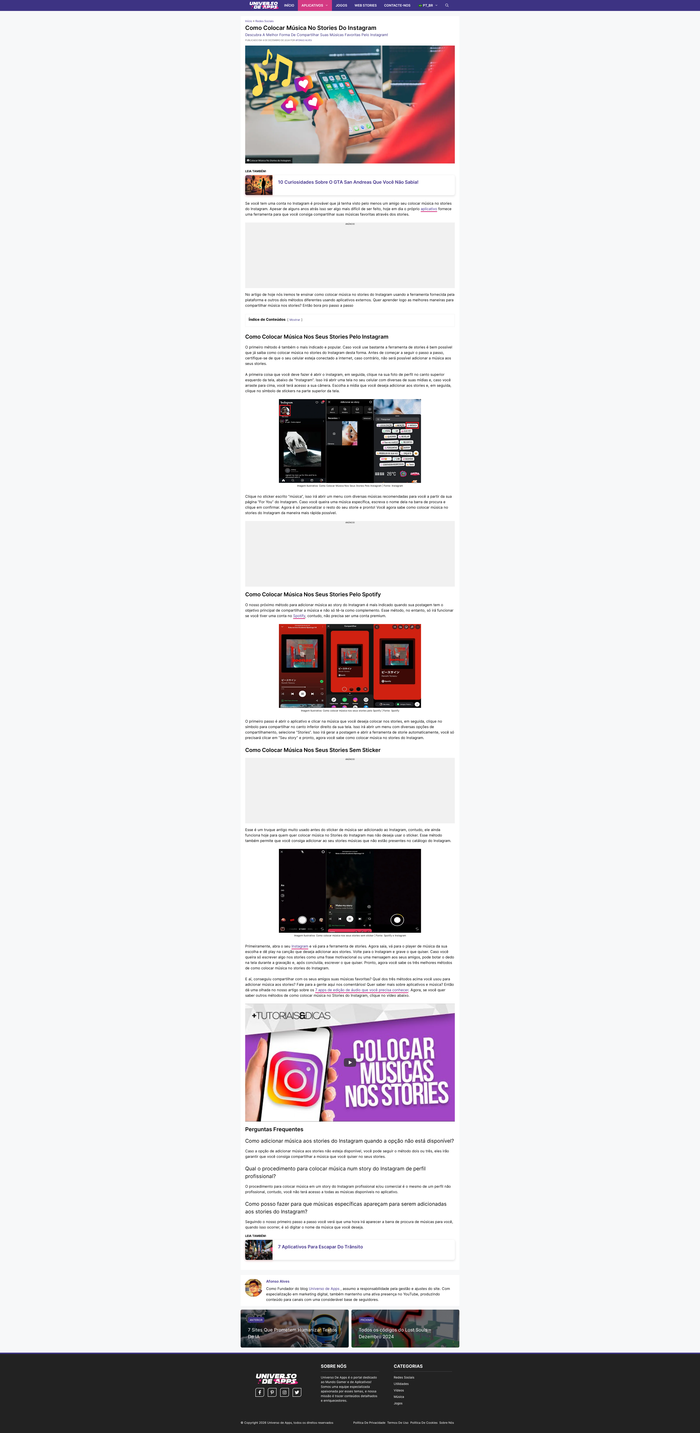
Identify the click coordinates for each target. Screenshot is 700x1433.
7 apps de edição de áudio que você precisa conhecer (361, 990)
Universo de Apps (325, 1288)
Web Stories (366, 5)
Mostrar (294, 319)
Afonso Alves (277, 1281)
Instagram (299, 946)
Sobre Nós (446, 1422)
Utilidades (401, 1384)
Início (289, 5)
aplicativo (429, 209)
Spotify (299, 616)
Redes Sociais (264, 21)
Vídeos (399, 1390)
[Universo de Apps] (264, 5)
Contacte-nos (397, 5)
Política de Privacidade (369, 1422)
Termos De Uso (398, 1422)
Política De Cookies (424, 1422)
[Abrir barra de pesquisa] (447, 5)
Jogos (341, 5)
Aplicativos (312, 5)
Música (399, 1397)
